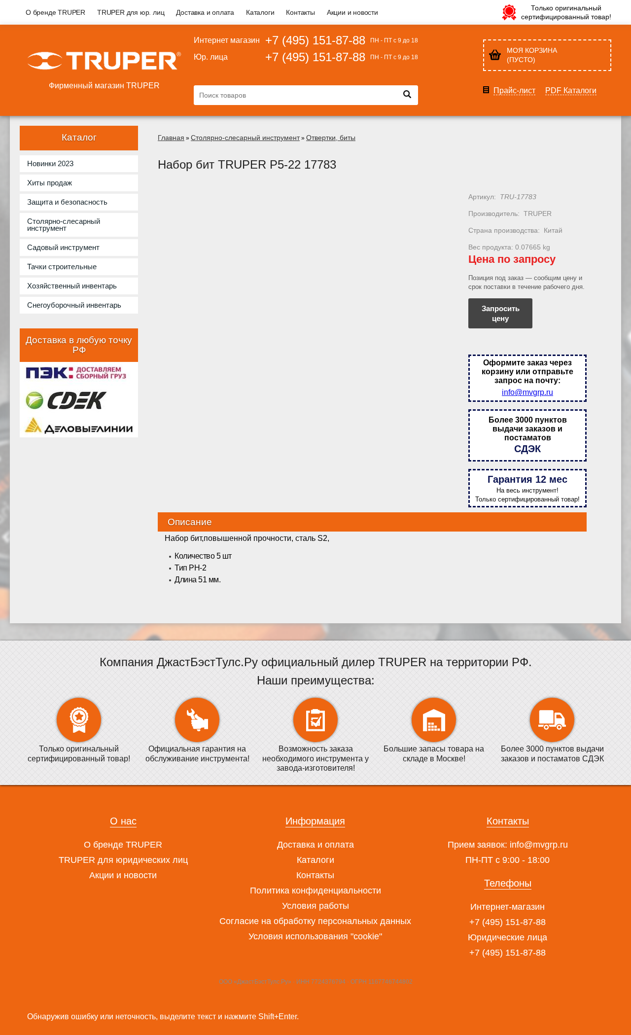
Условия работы (315, 906)
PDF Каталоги (570, 91)
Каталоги (260, 12)
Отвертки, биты (330, 138)
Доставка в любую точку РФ (79, 345)
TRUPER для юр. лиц (130, 12)
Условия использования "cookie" (315, 936)
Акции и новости (352, 12)
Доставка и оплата (205, 12)
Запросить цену (501, 313)
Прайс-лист (514, 91)
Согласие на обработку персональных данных (315, 921)
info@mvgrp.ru (527, 392)
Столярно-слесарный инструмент (245, 138)
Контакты (300, 12)
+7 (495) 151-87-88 (315, 40)
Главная (171, 138)
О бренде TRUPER (55, 12)
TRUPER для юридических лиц (123, 860)
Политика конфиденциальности (315, 890)
